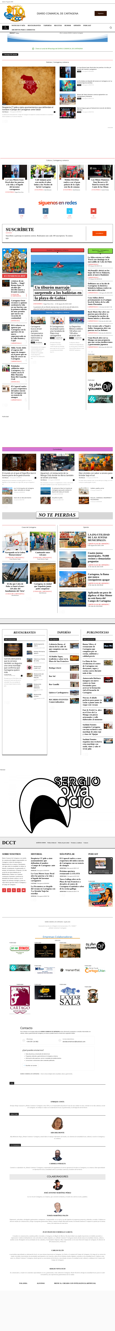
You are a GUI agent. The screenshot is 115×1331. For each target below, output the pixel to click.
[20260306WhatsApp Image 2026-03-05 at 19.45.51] (45, 1001)
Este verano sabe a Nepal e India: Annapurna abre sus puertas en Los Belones (99, 328)
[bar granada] (20, 957)
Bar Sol (52, 676)
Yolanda (23, 1283)
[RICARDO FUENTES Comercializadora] (74, 700)
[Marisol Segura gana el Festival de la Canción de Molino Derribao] (68, 112)
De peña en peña (57, 498)
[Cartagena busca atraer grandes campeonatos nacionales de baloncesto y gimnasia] (38, 320)
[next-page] (6, 121)
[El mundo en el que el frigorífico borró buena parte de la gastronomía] (19, 462)
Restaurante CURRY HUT (37, 667)
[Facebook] (4, 890)
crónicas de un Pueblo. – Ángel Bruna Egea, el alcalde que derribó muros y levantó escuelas (18, 286)
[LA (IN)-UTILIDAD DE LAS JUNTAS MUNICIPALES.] (72, 540)
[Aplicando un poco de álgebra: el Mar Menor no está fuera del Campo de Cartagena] (72, 599)
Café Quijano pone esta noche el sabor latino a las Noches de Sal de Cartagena (43, 183)
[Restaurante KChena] (29, 695)
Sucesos (38, 304)
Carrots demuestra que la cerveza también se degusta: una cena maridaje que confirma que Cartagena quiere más (13, 665)
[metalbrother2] (93, 1005)
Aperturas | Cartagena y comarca (100, 250)
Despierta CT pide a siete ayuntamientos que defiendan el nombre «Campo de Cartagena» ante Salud (27, 108)
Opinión (86, 527)
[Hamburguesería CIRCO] (29, 645)
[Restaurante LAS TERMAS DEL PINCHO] (29, 675)
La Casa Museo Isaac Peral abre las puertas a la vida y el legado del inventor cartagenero (94, 68)
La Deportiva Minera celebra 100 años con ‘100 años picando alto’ (76, 331)
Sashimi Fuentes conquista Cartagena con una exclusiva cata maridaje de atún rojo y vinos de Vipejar (92, 729)
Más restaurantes (10, 639)
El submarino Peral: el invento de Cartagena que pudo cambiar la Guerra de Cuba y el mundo (62, 490)
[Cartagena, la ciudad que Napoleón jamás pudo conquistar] (43, 573)
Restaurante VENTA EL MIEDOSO (37, 686)
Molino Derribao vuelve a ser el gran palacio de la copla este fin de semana (72, 183)
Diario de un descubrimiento (22, 498)
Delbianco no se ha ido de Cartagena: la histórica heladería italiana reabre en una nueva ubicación (99, 286)
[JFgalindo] (100, 404)
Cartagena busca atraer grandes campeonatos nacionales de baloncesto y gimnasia (37, 333)
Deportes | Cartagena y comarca (57, 312)
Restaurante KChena (37, 695)
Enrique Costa (57, 1102)
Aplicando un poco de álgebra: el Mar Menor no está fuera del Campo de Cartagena (100, 596)
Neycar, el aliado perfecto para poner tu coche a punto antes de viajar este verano (92, 701)
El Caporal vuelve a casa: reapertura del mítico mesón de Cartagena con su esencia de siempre (19, 391)
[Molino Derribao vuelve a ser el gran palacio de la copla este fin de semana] (71, 172)
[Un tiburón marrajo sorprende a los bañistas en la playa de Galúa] (57, 271)
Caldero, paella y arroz (97, 488)
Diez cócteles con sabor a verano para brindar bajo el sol (95, 474)
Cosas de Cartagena (16, 295)
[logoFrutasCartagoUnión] (95, 975)
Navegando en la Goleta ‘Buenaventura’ (15, 553)
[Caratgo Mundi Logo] (20, 1015)
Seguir (45, 208)
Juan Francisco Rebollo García (57, 1232)
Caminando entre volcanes (42, 553)
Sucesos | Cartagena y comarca (57, 250)
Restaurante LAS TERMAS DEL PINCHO (39, 675)
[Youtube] (24, 890)
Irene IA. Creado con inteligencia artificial (75, 1283)
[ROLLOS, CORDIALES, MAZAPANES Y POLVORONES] (84, 500)
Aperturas (16, 343)
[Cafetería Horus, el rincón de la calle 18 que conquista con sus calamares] (74, 645)
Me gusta (21, 208)
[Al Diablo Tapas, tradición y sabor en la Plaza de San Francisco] (74, 658)
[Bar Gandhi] (74, 684)
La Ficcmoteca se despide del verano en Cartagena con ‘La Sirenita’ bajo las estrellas (43, 890)
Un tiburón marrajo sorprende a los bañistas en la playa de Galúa (58, 292)
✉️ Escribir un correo (30, 1065)
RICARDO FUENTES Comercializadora (58, 700)
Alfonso (41, 1283)
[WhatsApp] (19, 890)
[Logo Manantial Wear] (70, 978)
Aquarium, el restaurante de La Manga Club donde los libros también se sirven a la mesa (57, 475)
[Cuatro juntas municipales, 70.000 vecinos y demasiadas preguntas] (72, 559)
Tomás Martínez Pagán (15, 559)
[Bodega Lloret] (74, 668)
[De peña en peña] (46, 500)
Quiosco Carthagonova (58, 692)
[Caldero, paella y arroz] (84, 491)
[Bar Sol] (74, 676)
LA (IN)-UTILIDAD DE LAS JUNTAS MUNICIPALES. (99, 537)
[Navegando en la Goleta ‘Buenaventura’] (15, 542)
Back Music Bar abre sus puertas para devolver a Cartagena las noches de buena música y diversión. (99, 315)
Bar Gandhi (54, 684)
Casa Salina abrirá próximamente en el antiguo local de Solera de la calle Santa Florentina (99, 301)
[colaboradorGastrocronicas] (100, 373)
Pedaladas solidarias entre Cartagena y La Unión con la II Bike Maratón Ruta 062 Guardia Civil (18, 372)
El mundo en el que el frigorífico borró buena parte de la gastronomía (19, 474)
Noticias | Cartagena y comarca (57, 62)
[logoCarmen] (45, 959)
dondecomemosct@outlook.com (74, 1042)
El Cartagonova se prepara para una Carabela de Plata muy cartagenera (57, 331)
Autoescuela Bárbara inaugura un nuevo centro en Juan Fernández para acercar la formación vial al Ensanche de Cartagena (92, 685)
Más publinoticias (89, 639)
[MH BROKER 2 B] (45, 975)
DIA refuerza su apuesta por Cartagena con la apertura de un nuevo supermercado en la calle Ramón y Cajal (18, 333)
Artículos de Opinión (98, 544)
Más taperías (54, 639)
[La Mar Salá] (70, 1008)
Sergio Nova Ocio (19, 192)
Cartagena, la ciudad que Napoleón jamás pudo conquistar (43, 586)
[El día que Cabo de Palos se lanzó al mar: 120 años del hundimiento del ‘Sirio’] (15, 573)
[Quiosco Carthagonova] (74, 692)
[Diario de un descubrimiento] (7, 500)
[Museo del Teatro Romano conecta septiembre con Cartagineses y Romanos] (68, 99)
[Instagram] (9, 890)
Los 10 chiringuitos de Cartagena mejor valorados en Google (24, 489)
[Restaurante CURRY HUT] (29, 667)
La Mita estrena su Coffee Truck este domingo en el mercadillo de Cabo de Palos (100, 259)
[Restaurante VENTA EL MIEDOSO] (29, 685)
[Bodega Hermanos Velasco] (29, 653)
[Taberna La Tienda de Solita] (29, 660)
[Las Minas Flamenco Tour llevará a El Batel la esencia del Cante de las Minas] (100, 172)
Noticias (4, 104)
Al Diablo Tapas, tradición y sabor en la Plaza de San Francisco (59, 658)
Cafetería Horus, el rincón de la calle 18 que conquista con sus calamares (58, 647)
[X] (14, 890)
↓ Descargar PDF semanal (10, 54)
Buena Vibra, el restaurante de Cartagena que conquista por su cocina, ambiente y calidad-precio (90, 650)
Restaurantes (7, 655)
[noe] (100, 908)
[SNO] (57, 836)
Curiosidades (57, 449)
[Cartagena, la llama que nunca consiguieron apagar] (72, 579)
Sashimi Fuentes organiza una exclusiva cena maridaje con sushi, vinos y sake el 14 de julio (92, 744)
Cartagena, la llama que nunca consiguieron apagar (99, 577)
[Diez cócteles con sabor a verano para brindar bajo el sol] (96, 462)
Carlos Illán (57, 1250)
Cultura (79, 71)
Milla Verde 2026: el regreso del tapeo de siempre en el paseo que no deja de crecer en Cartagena (19, 353)
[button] (111, 27)
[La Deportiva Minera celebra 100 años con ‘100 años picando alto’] (76, 320)
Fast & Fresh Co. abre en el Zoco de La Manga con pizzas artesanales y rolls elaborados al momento (92, 715)
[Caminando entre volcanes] (43, 542)
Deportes (52, 337)
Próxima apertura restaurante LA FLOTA (70, 872)
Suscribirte (93, 208)
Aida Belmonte (5, 111)
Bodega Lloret (55, 668)
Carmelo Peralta (105, 190)
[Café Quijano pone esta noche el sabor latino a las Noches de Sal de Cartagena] (43, 172)
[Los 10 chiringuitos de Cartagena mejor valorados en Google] (7, 491)
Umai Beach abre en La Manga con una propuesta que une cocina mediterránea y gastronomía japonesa (100, 341)
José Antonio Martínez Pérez (57, 1193)
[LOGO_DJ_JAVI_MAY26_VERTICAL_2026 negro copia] (100, 394)
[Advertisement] (56, 141)
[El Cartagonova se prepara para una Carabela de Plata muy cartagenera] (57, 320)
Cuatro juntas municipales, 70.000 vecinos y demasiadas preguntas (99, 557)
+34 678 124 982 (32, 1042)
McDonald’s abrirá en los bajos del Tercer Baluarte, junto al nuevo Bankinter (99, 272)
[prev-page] (3, 121)
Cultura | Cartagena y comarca (57, 160)
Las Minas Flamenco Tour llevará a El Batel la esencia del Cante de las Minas (100, 183)
